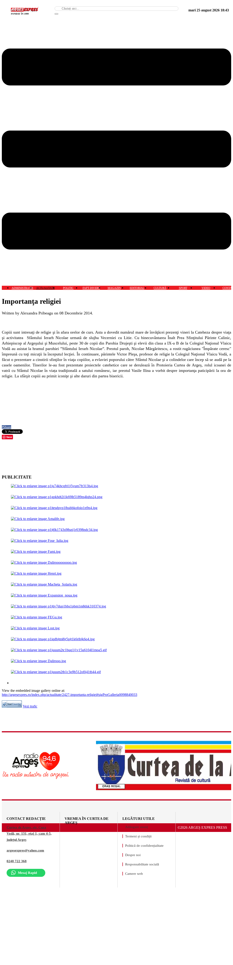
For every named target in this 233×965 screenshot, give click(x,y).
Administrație (22, 288)
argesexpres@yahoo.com (25, 850)
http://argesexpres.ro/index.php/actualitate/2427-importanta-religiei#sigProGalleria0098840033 (69, 695)
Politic (68, 288)
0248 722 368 (17, 861)
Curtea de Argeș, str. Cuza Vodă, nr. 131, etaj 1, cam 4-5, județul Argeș (29, 833)
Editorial (137, 288)
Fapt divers (91, 288)
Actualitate (45, 288)
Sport (183, 288)
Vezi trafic (30, 706)
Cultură (160, 288)
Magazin (114, 288)
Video (206, 288)
